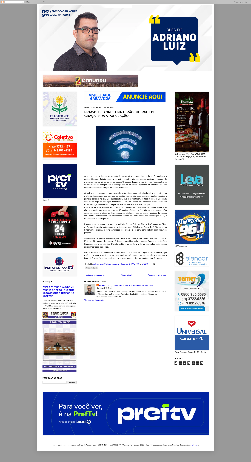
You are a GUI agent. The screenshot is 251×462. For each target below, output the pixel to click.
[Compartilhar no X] (91, 267)
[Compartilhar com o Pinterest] (96, 267)
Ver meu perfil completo (94, 300)
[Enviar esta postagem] (153, 264)
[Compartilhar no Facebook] (94, 267)
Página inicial (126, 275)
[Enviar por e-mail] (86, 267)
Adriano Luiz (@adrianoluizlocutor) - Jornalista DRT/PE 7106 (126, 285)
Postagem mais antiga (157, 275)
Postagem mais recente (95, 275)
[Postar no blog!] (89, 267)
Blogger (195, 445)
